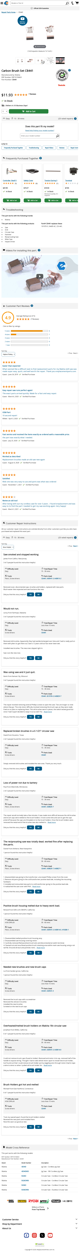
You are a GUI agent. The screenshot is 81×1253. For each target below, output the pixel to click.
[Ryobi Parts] (33, 1201)
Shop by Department (12, 1224)
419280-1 (65, 930)
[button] (2, 3)
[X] (42, 1235)
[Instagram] (34, 1235)
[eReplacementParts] (6, 3)
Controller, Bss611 (10, 180)
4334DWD (25, 1171)
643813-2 (57, 578)
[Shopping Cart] (77, 3)
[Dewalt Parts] (22, 1201)
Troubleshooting (34, 148)
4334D (23, 1167)
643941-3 (50, 578)
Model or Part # (17, 3)
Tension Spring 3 (50, 180)
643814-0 (57, 930)
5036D (23, 1185)
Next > (75, 546)
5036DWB (25, 1190)
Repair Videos (49, 148)
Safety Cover (28, 180)
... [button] (47, 712)
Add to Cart (30, 111)
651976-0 (50, 696)
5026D (23, 1176)
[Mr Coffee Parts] (67, 1201)
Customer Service (10, 1219)
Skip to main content (39, 18)
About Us (6, 1228)
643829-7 (57, 696)
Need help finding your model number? (39, 130)
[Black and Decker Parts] (11, 1201)
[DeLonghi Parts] (56, 1201)
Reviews (62, 148)
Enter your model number (30, 136)
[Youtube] (50, 1235)
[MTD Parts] (45, 1201)
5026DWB (25, 1180)
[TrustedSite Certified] (40, 1245)
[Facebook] (26, 1235)
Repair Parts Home (8, 12)
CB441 (43, 578)
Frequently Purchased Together (13, 148)
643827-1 (57, 868)
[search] (67, 3)
